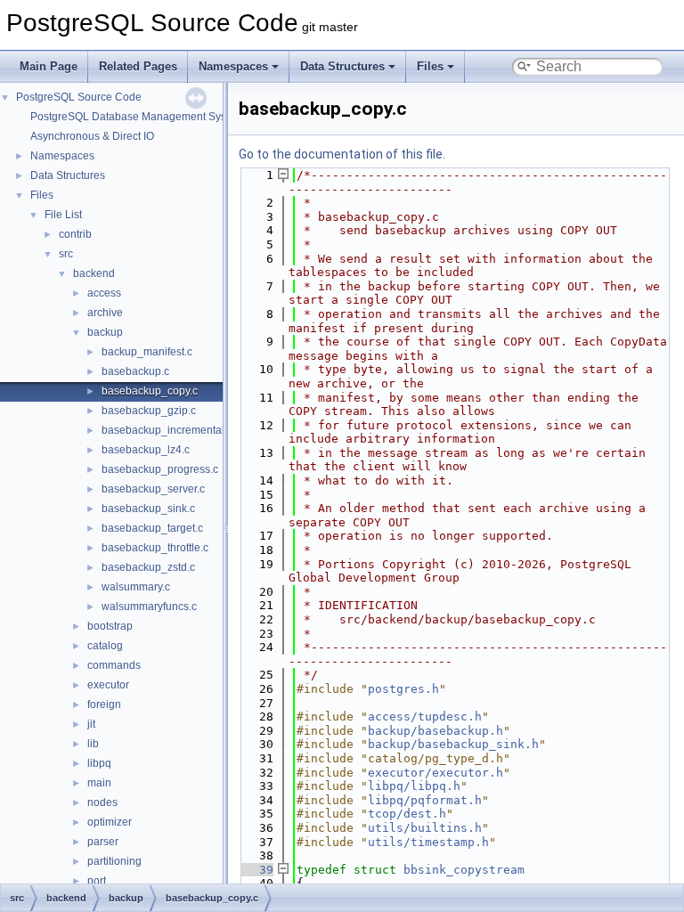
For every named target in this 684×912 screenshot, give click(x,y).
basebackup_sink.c (148, 508)
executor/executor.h (435, 772)
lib (93, 743)
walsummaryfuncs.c (149, 606)
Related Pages (138, 66)
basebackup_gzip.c (149, 410)
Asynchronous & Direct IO (92, 136)
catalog (105, 645)
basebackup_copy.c (150, 391)
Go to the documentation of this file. (342, 154)
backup (105, 332)
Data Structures (342, 66)
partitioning (114, 861)
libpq (99, 763)
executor (108, 685)
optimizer (109, 822)
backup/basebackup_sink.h (453, 744)
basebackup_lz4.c (146, 450)
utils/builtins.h (425, 828)
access (104, 293)
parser (102, 841)
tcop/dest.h (407, 813)
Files (430, 66)
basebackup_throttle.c (155, 548)
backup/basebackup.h (435, 730)
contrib (75, 234)
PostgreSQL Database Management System (137, 116)
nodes (102, 802)
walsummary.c (136, 587)
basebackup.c (135, 371)
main (99, 783)
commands (114, 665)
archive (105, 312)
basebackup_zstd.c (148, 567)
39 (255, 869)
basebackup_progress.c (160, 469)
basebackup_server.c (153, 489)
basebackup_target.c (152, 528)
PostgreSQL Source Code (79, 97)
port (96, 881)
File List (63, 214)
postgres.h (403, 689)
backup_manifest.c (147, 352)
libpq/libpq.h (414, 786)
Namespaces (233, 66)
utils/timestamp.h (428, 842)
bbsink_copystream (464, 869)
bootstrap (110, 626)
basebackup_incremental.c (167, 430)
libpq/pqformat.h (425, 800)
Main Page (48, 66)
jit (91, 724)
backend (94, 273)
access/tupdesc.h (425, 716)
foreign (104, 704)
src (66, 254)
